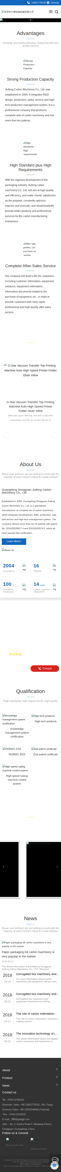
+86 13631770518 (30, 1104)
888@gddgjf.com (21, 1119)
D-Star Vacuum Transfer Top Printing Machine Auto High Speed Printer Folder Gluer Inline (30, 407)
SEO (5, 1166)
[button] (6, 435)
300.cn (45, 1166)
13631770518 (38, 2)
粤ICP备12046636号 (30, 1164)
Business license (41, 1162)
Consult (47, 668)
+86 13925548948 (29, 1109)
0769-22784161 (16, 1099)
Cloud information (16, 1166)
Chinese (54, 2)
